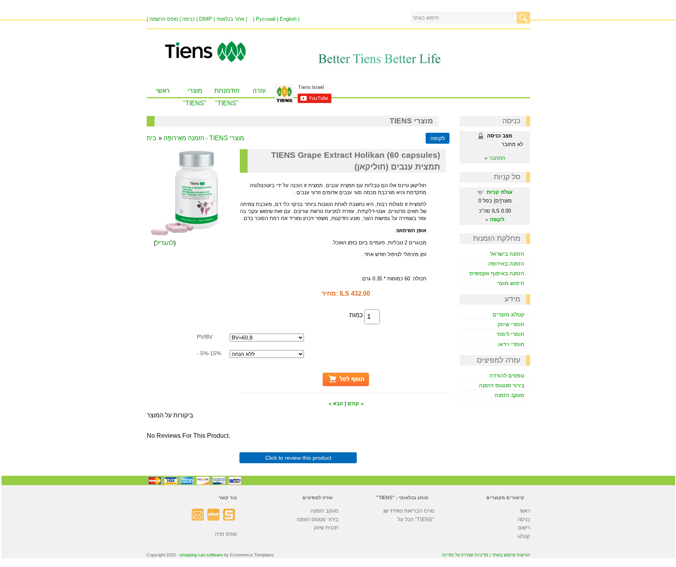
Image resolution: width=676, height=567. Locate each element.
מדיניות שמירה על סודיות (465, 555)
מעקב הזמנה (509, 395)
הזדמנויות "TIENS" (226, 97)
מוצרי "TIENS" (195, 97)
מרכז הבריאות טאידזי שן (408, 511)
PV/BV (204, 337)
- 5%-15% (209, 353)
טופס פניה (226, 534)
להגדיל (165, 243)
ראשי (163, 90)
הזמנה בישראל (507, 254)
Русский (265, 19)
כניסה (524, 519)
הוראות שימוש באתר (511, 555)
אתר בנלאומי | (231, 19)
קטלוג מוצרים (508, 314)
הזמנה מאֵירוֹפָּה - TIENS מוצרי (204, 138)
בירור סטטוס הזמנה (501, 385)
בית (151, 138)
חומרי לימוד (510, 334)
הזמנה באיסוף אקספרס (496, 273)
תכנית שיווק (326, 528)
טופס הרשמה (163, 19)
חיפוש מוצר (510, 283)
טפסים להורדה (506, 375)
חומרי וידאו (511, 344)
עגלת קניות (499, 192)
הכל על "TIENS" (415, 519)
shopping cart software (201, 555)
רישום (524, 528)
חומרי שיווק (511, 324)
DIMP (205, 19)
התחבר (497, 158)
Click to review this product (298, 458)
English (288, 19)
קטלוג (524, 536)
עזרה (259, 90)
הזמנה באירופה (506, 263)
